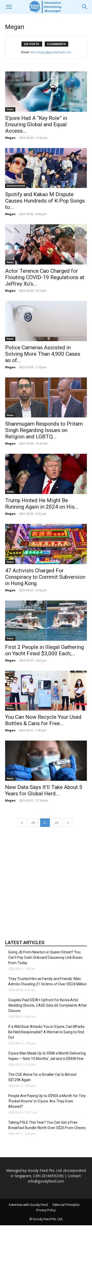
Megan (10, 138)
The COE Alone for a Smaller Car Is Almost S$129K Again (42, 1077)
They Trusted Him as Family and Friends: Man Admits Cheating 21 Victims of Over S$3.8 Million (47, 981)
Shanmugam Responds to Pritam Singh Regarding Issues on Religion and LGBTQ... (44, 430)
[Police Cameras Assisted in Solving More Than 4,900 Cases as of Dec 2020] (46, 321)
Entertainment (16, 185)
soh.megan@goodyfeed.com (50, 52)
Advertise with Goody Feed (28, 1205)
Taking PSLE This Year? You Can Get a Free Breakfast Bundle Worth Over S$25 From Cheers (47, 1125)
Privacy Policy (46, 1210)
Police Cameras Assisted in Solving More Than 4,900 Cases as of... (42, 353)
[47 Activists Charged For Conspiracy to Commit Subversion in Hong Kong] (46, 544)
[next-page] (68, 822)
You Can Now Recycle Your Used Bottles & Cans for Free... (43, 720)
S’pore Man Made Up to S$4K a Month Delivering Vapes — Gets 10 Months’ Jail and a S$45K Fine (47, 1056)
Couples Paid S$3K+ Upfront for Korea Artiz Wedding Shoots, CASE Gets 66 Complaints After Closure (47, 1005)
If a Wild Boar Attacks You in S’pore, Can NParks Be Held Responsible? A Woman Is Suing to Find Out (46, 1032)
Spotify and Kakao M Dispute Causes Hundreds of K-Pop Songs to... (45, 200)
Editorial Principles (66, 1205)
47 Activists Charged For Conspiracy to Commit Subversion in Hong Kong (45, 576)
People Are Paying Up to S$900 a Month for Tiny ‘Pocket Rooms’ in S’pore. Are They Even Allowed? (47, 1101)
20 (33, 822)
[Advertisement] (46, 883)
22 (57, 822)
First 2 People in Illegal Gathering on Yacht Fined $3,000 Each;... (44, 650)
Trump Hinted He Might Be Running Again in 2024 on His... (41, 503)
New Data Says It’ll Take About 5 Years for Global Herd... (43, 790)
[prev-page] (22, 822)
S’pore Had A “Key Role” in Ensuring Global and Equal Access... (36, 124)
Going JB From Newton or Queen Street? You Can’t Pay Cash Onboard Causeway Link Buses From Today (45, 957)
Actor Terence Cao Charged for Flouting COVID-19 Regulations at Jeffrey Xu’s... (44, 277)
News (10, 109)
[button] (9, 7)
